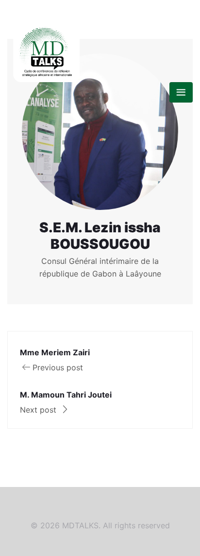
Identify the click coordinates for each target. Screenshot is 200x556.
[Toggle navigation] (181, 92)
